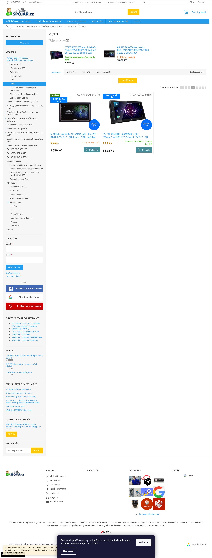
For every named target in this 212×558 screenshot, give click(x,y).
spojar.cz (54, 497)
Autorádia (14, 72)
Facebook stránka (58, 488)
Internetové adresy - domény (19, 393)
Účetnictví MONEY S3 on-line (19, 410)
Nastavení (68, 551)
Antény (14, 206)
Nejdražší (86, 72)
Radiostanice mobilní (19, 198)
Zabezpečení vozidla (19, 97)
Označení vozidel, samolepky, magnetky (23, 89)
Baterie (14, 210)
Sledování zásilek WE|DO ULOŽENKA (27, 337)
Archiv (11, 434)
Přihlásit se (14, 267)
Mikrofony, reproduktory (21, 218)
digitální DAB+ (17, 76)
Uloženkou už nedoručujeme (19, 372)
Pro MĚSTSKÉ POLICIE (16, 153)
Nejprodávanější (103, 72)
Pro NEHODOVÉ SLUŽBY (17, 157)
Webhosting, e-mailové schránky (21, 396)
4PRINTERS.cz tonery (61, 522)
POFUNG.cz (129, 525)
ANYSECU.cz (12, 183)
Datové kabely (17, 214)
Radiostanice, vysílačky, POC (19, 124)
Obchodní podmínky (20, 328)
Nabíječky (15, 225)
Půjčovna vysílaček (42, 522)
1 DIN (13, 79)
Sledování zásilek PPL (21, 334)
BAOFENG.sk (52, 525)
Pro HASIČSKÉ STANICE (17, 149)
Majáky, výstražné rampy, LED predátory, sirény (25, 107)
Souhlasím (143, 542)
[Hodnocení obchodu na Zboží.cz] (106, 532)
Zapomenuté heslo (14, 276)
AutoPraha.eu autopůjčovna (21, 522)
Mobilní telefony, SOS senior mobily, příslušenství (23, 113)
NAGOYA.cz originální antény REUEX (75, 525)
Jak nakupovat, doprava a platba (86, 2)
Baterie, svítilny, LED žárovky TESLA (22, 101)
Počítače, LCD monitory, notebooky (25, 165)
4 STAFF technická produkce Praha (150, 525)
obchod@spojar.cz (58, 476)
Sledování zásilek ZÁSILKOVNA (25, 340)
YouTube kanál (56, 501)
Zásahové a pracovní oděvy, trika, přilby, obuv (25, 140)
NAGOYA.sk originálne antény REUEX (107, 525)
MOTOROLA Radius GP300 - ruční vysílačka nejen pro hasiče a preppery (23, 425)
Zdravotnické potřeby (19, 179)
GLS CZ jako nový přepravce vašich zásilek (21, 365)
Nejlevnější (71, 72)
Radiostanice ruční (18, 186)
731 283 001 (55, 484)
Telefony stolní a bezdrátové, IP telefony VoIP (25, 134)
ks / (24, 42)
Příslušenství (15, 202)
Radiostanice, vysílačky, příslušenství (26, 168)
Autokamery (15, 64)
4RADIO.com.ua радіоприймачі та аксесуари (146, 522)
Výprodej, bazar (14, 161)
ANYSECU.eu (185, 522)
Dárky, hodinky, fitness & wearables (22, 145)
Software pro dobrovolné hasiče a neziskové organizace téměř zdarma (22, 401)
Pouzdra (14, 222)
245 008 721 (55, 480)
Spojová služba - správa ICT (18, 389)
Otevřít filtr (127, 80)
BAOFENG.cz (12, 190)
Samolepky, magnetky (17, 128)
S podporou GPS (18, 68)
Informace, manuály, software (121, 2)
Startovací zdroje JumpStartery (24, 94)
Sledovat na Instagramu (149, 514)
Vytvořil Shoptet (199, 544)
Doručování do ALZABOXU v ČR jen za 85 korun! (24, 356)
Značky (10, 229)
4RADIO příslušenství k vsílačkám (86, 522)
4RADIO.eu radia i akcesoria (114, 522)
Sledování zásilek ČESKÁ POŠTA (25, 331)
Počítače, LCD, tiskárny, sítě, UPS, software (22, 119)
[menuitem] (18, 21)
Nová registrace (13, 273)
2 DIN (13, 83)
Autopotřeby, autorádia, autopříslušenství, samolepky (20, 59)
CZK (190, 2)
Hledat (133, 12)
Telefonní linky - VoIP (15, 406)
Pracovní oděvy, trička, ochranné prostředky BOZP (24, 174)
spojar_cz (54, 493)
